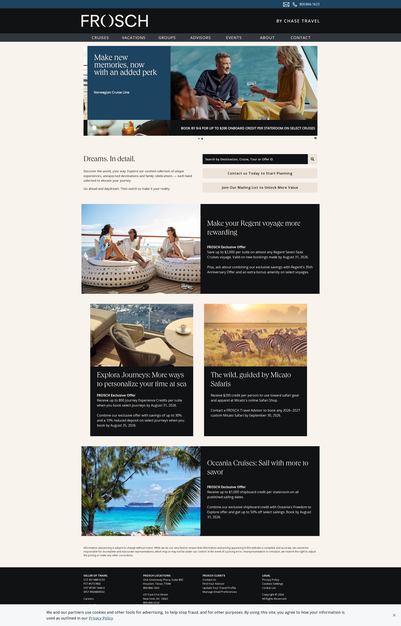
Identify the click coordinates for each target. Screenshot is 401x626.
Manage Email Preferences (220, 592)
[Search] (312, 159)
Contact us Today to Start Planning (260, 173)
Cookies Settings (272, 583)
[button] (394, 615)
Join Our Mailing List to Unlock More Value (260, 187)
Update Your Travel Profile (219, 588)
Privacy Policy (101, 618)
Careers (89, 599)
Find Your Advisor (214, 583)
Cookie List (269, 588)
